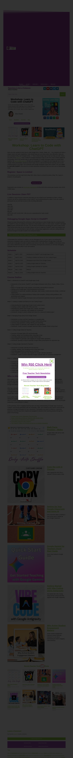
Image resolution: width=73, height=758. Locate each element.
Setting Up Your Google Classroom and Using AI (47, 397)
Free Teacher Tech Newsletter (36, 373)
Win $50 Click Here (36, 364)
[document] (36, 379)
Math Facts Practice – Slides (25, 397)
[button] (52, 361)
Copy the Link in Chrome (36, 397)
